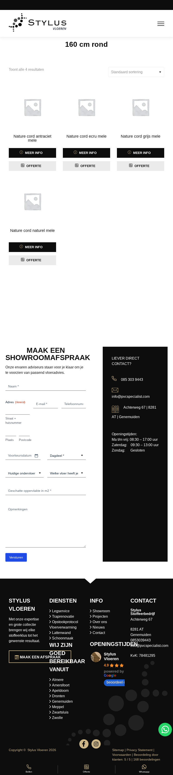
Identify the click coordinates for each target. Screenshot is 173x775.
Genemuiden (62, 701)
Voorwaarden (121, 754)
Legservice (61, 611)
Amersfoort (60, 685)
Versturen (16, 557)
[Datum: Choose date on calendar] (36, 455)
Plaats (9, 440)
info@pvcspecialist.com (131, 396)
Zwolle (57, 718)
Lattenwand (61, 633)
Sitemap (118, 750)
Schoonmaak (62, 638)
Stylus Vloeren (111, 656)
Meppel (58, 707)
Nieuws (99, 627)
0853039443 (140, 640)
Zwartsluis (60, 712)
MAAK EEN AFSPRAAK (40, 657)
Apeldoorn (60, 691)
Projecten (100, 616)
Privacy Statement (140, 750)
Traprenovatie (63, 616)
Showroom (101, 611)
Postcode (24, 440)
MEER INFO (33, 153)
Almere (58, 680)
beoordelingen (146, 759)
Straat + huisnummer (13, 420)
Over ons (100, 622)
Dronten (58, 696)
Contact (99, 633)
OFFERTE (33, 166)
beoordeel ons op (120, 682)
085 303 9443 (132, 380)
